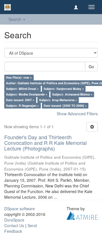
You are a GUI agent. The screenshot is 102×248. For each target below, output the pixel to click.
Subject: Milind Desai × (22, 89)
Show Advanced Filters (77, 113)
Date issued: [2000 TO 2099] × (65, 105)
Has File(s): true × (19, 77)
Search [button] (15, 19)
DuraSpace (14, 220)
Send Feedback (20, 228)
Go (91, 66)
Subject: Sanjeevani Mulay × (64, 89)
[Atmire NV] (82, 215)
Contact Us (14, 225)
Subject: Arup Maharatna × (58, 100)
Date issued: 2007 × (20, 100)
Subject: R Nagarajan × (22, 105)
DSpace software (19, 208)
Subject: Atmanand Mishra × (72, 94)
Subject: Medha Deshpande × (26, 94)
